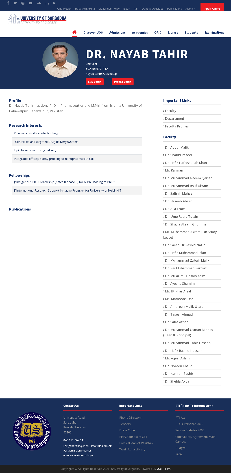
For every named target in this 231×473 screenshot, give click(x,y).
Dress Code (127, 430)
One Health (64, 8)
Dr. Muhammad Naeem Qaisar (188, 178)
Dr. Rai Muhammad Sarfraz (186, 268)
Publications (174, 8)
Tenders (125, 424)
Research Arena (85, 8)
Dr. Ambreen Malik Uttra (184, 306)
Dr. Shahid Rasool (178, 155)
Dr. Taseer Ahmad (179, 314)
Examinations (214, 32)
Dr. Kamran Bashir (179, 373)
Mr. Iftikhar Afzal (178, 291)
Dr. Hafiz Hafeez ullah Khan (186, 162)
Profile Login (122, 81)
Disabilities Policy (109, 8)
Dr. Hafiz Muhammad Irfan (185, 253)
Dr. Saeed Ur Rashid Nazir (185, 245)
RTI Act (180, 418)
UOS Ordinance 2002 (189, 424)
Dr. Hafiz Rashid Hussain (183, 350)
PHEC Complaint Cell (133, 437)
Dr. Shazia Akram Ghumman (186, 224)
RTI (136, 8)
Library (173, 32)
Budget (180, 448)
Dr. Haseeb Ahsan (178, 201)
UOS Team (163, 468)
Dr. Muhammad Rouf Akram (186, 186)
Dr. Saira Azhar (176, 322)
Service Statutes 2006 (189, 430)
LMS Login (94, 81)
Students (191, 32)
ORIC (158, 32)
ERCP (126, 8)
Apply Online (212, 8)
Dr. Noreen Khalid (178, 366)
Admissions (117, 32)
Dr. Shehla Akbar (178, 381)
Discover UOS (93, 32)
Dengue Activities (153, 8)
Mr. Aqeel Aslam (177, 358)
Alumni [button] (189, 8)
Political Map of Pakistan (136, 443)
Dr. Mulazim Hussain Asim (185, 276)
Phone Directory (130, 418)
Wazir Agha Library (132, 449)
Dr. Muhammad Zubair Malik (187, 260)
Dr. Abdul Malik (177, 147)
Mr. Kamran (174, 170)
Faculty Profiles (177, 126)
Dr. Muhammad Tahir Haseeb (188, 343)
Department (174, 118)
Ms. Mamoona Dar (179, 299)
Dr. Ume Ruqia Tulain (181, 216)
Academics (140, 32)
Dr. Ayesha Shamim (180, 283)
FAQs (178, 454)
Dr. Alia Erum (175, 209)
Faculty (170, 111)
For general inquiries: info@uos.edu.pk (87, 446)
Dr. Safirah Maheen (179, 193)
